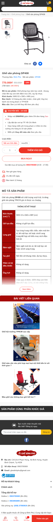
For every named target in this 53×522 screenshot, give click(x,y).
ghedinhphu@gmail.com (20, 470)
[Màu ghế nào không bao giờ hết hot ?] (26, 382)
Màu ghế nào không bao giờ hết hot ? (18, 397)
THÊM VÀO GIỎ (34, 150)
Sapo (49, 513)
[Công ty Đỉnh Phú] (26, 3)
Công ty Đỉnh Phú (27, 513)
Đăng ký (46, 432)
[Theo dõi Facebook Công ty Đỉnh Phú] (26, 440)
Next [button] (49, 37)
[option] (7, 24)
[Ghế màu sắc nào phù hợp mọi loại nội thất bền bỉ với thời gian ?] (26, 348)
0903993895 (15, 501)
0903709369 (31, 165)
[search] (49, 9)
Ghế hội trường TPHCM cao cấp (16, 332)
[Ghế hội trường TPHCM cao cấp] (26, 316)
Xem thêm (26, 289)
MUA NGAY (26, 159)
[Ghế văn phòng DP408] (33, 37)
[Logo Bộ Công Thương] (8, 475)
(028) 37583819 (21, 506)
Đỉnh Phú (18, 77)
